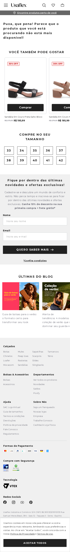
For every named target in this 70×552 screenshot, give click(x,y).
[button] (35, 259)
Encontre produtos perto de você (37, 12)
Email (6, 230)
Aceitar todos (34, 543)
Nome (7, 215)
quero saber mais (32, 249)
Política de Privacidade (22, 534)
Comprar (25, 107)
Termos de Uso (45, 534)
